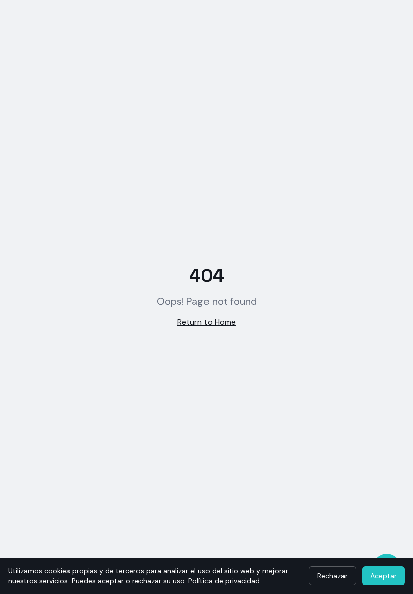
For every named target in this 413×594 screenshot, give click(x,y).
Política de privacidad (224, 580)
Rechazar (332, 575)
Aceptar (383, 575)
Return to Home (206, 322)
